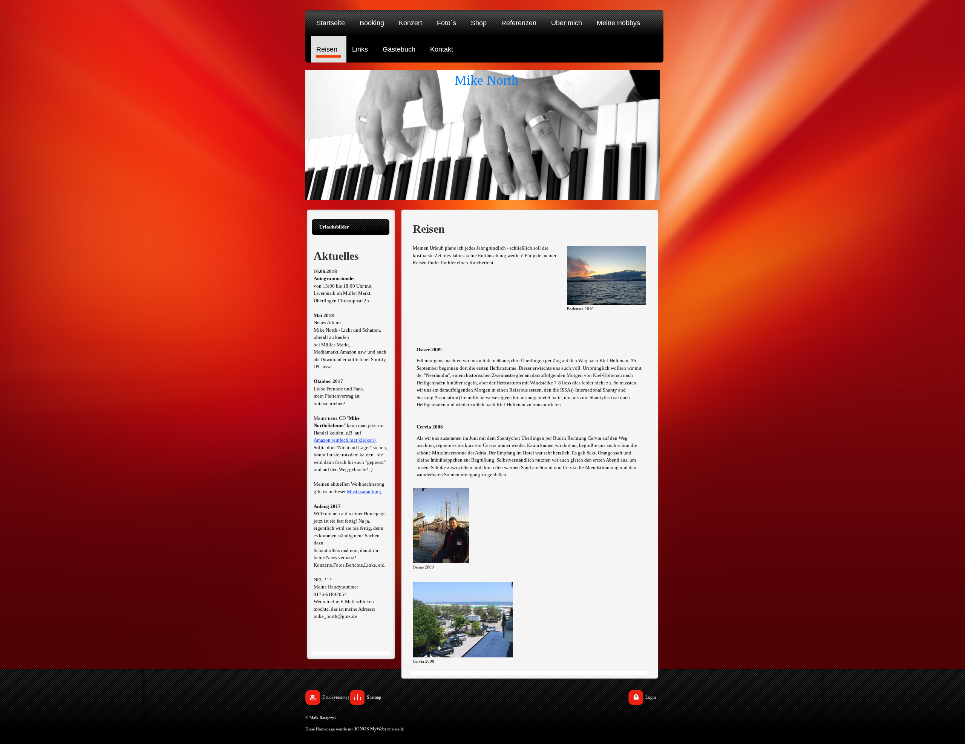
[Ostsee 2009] (441, 525)
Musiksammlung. (364, 491)
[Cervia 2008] (463, 619)
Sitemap (374, 697)
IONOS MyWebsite (373, 729)
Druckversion (334, 697)
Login (650, 697)
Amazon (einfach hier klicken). (345, 440)
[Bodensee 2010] (606, 275)
